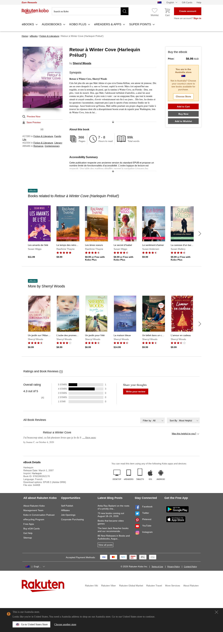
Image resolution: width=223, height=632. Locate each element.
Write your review (135, 391)
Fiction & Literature (43, 136)
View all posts (105, 545)
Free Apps (28, 524)
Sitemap (27, 537)
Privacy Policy (173, 567)
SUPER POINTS (140, 24)
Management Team (33, 510)
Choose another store (65, 624)
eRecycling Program (33, 519)
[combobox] (152, 420)
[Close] (216, 612)
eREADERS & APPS (108, 24)
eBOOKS (28, 24)
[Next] (199, 233)
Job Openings (68, 515)
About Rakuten (191, 585)
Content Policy (190, 567)
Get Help (27, 533)
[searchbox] (90, 11)
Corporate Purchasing (72, 519)
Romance (38, 146)
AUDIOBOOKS (52, 24)
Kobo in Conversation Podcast (39, 515)
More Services (172, 585)
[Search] (124, 11)
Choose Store (183, 96)
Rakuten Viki (91, 585)
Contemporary (52, 146)
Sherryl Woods (82, 63)
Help (199, 2)
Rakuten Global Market (131, 585)
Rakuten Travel (154, 585)
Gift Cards (187, 2)
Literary (58, 142)
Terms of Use (157, 567)
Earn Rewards (29, 2)
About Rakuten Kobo (34, 505)
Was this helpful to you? (184, 433)
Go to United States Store (34, 624)
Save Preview (34, 122)
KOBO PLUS (78, 24)
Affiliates (65, 510)
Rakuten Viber (108, 585)
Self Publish (67, 505)
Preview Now (33, 116)
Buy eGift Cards (31, 528)
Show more (89, 437)
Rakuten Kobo (35, 11)
